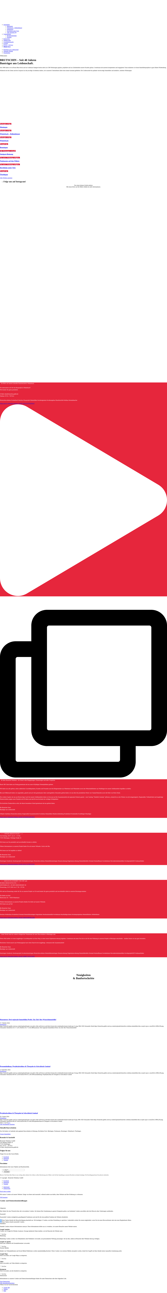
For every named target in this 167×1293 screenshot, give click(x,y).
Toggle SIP (6, 1287)
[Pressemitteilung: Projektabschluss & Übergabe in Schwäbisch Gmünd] (21, 1063)
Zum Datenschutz (5, 1281)
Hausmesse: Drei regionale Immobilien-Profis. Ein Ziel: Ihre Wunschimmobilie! (28, 1019)
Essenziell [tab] (2, 1214)
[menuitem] (85, 28)
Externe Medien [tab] (4, 1248)
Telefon (5, 1289)
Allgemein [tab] (3, 1208)
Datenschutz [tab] (3, 1275)
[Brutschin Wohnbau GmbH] (13, 21)
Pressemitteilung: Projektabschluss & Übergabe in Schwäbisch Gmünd (25, 1066)
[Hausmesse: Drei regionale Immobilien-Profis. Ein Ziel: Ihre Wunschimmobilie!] (21, 1016)
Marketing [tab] (3, 1235)
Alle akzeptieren (4, 1283)
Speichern (11, 1283)
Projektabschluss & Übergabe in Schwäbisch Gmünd (19, 1113)
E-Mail (5, 1170)
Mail (4, 1291)
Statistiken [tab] (3, 1223)
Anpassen (4, 1197)
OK (1, 1197)
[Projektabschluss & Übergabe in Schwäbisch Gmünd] (21, 1110)
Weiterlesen (3, 1024)
